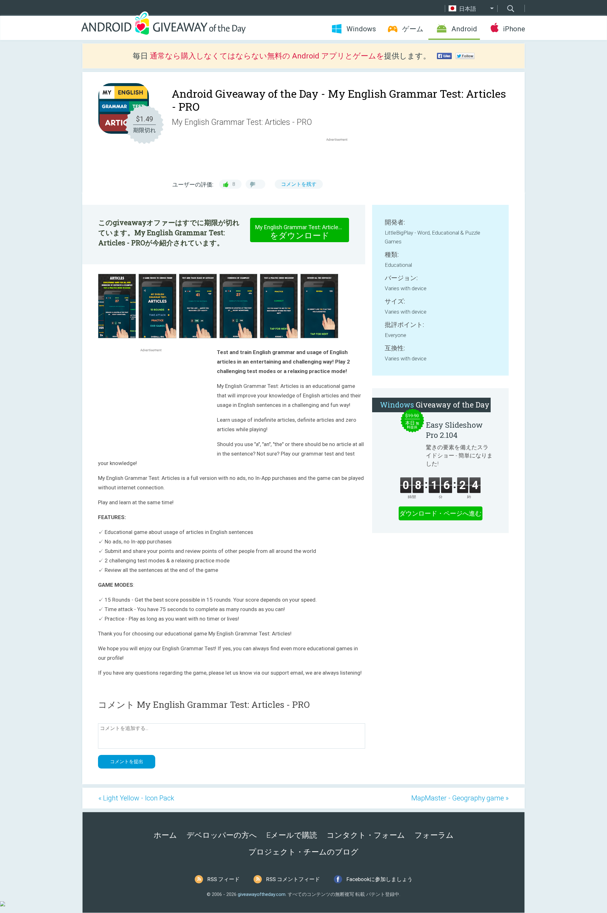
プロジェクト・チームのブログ (303, 852)
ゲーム (413, 29)
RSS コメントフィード (293, 879)
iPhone (514, 29)
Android (464, 29)
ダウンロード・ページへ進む (440, 513)
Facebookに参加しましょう (379, 879)
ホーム (165, 835)
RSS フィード (223, 879)
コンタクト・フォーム (366, 835)
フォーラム (434, 835)
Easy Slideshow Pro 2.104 (454, 430)
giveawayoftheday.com (261, 894)
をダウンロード (302, 232)
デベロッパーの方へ (222, 835)
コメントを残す (298, 184)
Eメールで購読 (292, 835)
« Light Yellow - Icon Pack (136, 798)
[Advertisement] (340, 158)
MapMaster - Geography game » (460, 798)
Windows (361, 29)
